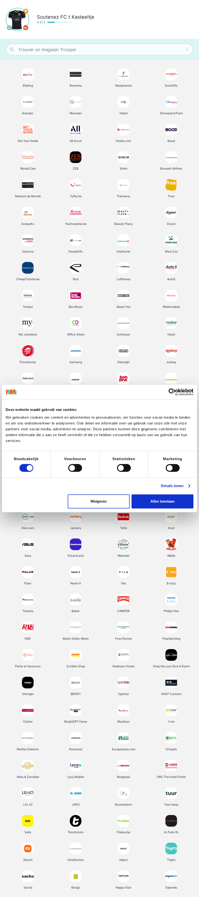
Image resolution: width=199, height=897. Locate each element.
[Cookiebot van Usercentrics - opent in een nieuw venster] (172, 392)
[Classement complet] (25, 11)
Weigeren (99, 501)
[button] (28, 77)
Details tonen (172, 486)
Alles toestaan (162, 501)
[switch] (75, 468)
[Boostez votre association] (25, 27)
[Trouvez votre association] (9, 27)
